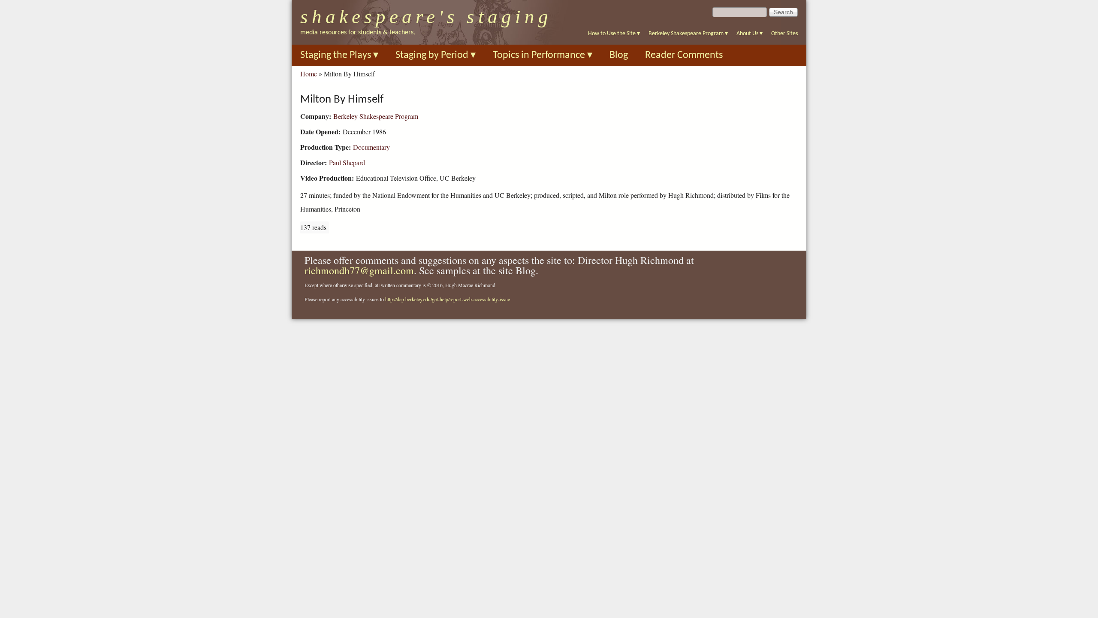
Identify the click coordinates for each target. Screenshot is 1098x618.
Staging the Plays (339, 55)
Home (308, 73)
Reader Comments (684, 55)
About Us (749, 33)
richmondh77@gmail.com (359, 270)
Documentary (371, 146)
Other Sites (784, 33)
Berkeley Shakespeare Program (688, 33)
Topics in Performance (542, 55)
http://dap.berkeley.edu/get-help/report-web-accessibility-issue (447, 299)
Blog (618, 55)
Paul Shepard (347, 162)
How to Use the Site (614, 33)
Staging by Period (435, 55)
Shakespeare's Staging (426, 16)
